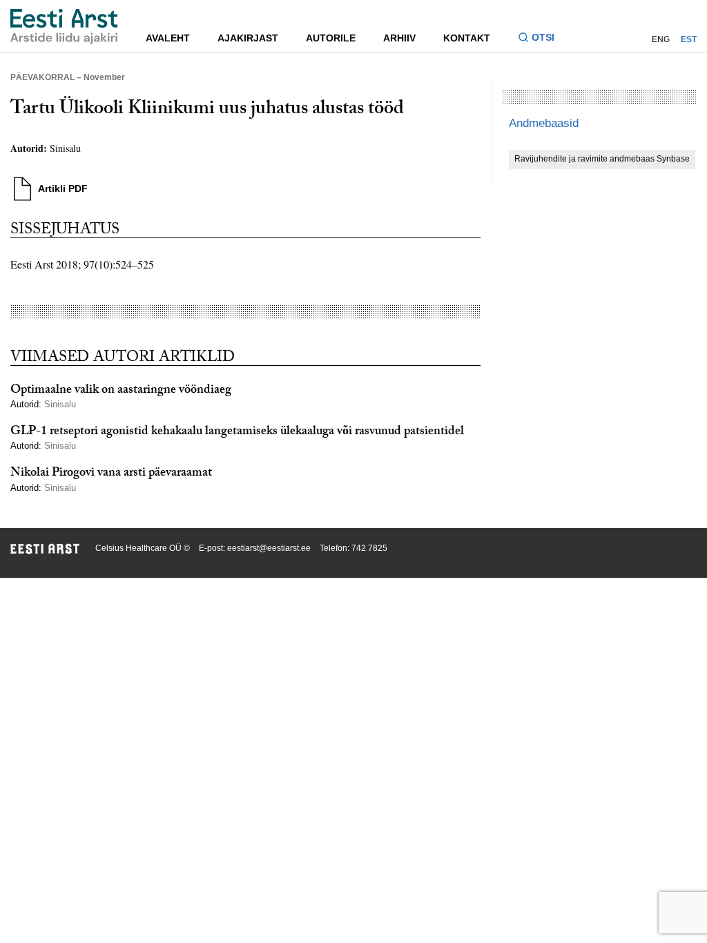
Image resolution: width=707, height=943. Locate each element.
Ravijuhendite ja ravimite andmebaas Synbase (602, 159)
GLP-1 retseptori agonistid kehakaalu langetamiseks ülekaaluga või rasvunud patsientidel (237, 432)
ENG (661, 39)
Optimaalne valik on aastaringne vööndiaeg (120, 391)
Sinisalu (65, 148)
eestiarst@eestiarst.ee (269, 548)
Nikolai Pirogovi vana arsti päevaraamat (111, 474)
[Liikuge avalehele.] (64, 26)
